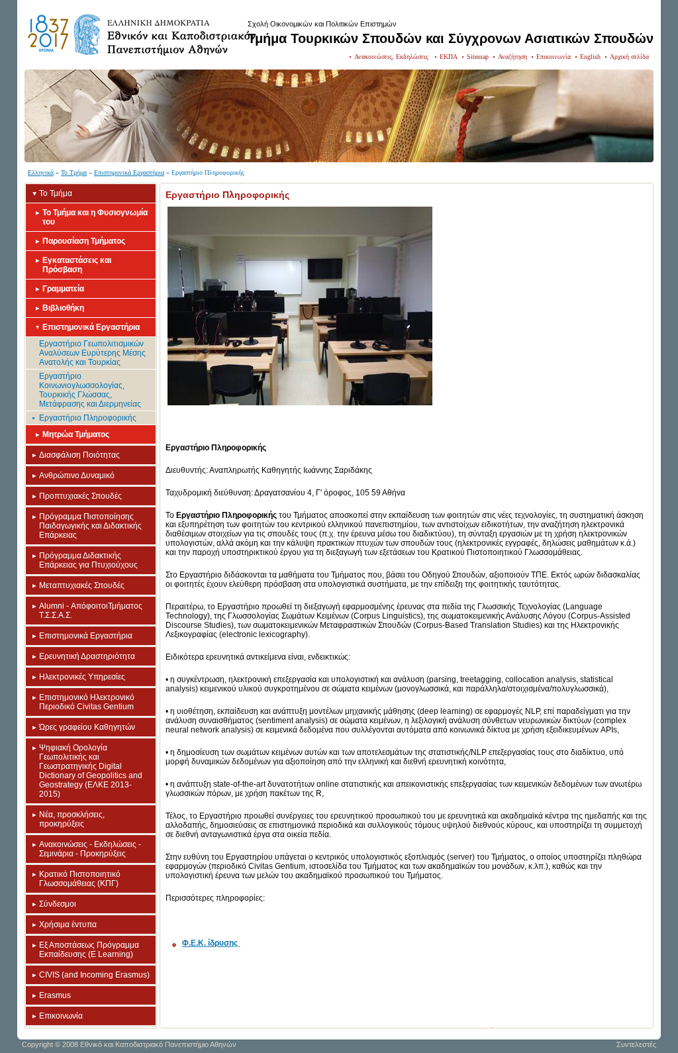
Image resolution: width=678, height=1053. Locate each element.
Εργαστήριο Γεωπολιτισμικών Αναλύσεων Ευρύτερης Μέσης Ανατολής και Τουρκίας (92, 353)
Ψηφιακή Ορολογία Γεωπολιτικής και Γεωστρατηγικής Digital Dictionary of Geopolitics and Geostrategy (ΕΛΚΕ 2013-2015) (90, 771)
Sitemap (478, 56)
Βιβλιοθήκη (63, 308)
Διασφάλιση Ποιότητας (79, 455)
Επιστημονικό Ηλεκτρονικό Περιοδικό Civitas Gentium (86, 702)
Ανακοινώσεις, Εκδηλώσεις (392, 56)
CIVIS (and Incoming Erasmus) (94, 974)
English (590, 56)
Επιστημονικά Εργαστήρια (129, 172)
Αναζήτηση (512, 56)
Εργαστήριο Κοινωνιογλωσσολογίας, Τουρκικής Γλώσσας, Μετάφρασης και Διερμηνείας (90, 390)
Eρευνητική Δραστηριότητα (87, 656)
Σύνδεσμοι (57, 904)
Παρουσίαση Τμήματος (83, 241)
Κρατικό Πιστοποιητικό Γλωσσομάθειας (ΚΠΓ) (80, 879)
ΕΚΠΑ (449, 56)
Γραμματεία (63, 288)
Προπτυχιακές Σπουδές (80, 496)
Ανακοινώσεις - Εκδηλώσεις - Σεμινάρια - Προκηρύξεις (90, 849)
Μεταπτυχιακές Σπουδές (81, 585)
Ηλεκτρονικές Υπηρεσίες (82, 676)
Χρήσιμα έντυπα (68, 924)
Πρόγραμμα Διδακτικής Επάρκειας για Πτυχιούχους (88, 560)
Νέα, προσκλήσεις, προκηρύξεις (72, 819)
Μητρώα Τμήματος (75, 434)
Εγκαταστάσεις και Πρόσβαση (76, 265)
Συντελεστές (636, 1044)
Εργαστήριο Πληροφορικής (87, 418)
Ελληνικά (41, 172)
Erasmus (55, 995)
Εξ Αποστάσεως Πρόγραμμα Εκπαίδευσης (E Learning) (89, 949)
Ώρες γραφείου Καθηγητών (87, 727)
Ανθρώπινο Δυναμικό (77, 475)
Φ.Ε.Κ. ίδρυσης (211, 943)
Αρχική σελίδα (629, 56)
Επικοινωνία (553, 56)
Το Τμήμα (74, 172)
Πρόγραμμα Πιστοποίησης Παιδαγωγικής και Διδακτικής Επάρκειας (90, 526)
